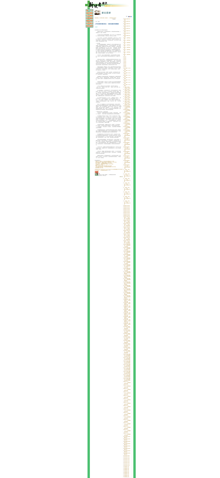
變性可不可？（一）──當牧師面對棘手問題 (127, 382)
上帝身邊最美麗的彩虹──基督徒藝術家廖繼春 (127, 272)
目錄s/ (125, 56)
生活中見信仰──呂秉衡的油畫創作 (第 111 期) (104, 163)
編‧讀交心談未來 (127, 205)
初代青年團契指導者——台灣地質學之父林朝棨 (127, 245)
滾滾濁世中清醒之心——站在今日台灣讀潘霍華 (127, 327)
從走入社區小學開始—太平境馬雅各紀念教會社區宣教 (127, 355)
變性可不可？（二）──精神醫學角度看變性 (127, 410)
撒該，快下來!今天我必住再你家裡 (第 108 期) (104, 165)
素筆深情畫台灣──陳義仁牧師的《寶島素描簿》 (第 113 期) (106, 162)
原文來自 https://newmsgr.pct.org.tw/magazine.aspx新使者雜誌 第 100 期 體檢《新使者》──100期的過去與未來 (108, 170)
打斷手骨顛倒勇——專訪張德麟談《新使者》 (127, 107)
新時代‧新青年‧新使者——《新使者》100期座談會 (127, 217)
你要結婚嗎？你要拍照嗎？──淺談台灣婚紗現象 (127, 300)
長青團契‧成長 (126, 466)
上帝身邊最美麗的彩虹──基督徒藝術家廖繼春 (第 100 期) (106, 166)
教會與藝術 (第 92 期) (99, 167)
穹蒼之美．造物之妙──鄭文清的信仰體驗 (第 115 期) (105, 161)
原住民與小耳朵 (127, 455)
